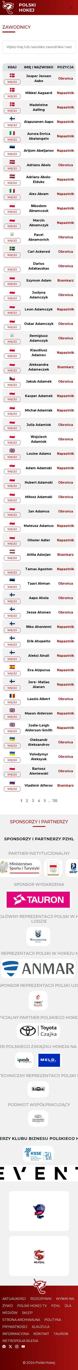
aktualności (14, 1299)
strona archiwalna (21, 1320)
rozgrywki (41, 1299)
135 (54, 801)
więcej (12, 81)
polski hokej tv (32, 1306)
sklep (27, 1313)
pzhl (55, 1306)
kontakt (41, 1334)
